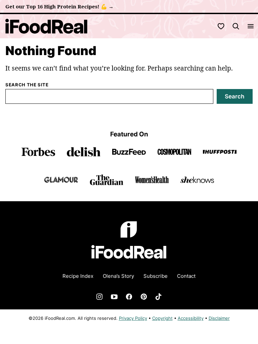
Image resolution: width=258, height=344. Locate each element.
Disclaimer (219, 318)
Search (234, 96)
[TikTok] (158, 296)
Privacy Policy (133, 318)
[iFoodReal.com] (129, 263)
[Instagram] (99, 296)
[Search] (235, 26)
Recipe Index (77, 276)
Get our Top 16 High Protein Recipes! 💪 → (59, 6)
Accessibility (191, 318)
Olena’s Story (118, 276)
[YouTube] (114, 296)
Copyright (162, 318)
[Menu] (250, 26)
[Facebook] (129, 296)
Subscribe (155, 276)
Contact (186, 276)
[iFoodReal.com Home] (46, 26)
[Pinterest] (143, 296)
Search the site (27, 84)
